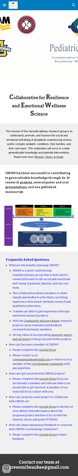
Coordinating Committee (47, 364)
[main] (39, 105)
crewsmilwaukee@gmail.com (31, 359)
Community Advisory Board (41, 320)
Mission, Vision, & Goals (48, 157)
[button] (4, 5)
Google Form (47, 349)
